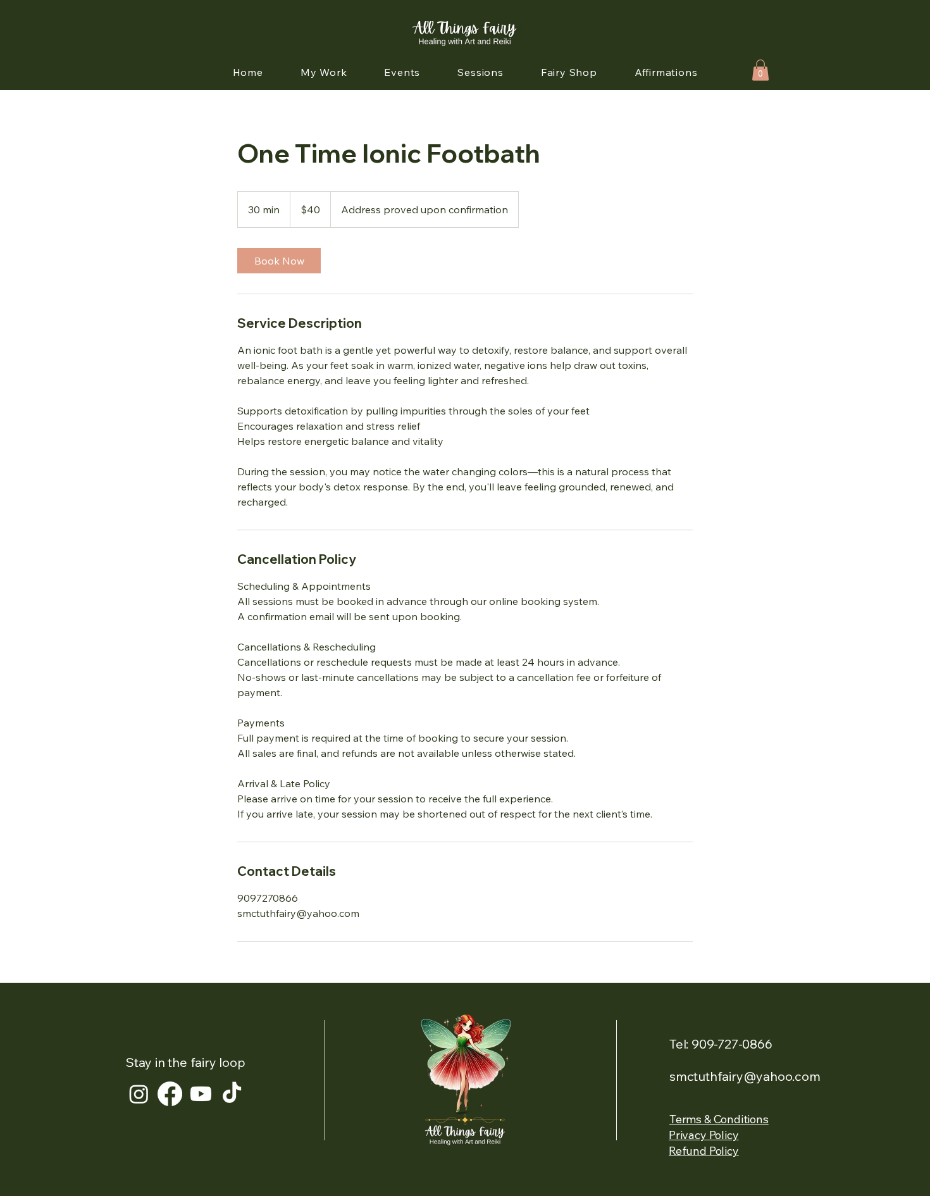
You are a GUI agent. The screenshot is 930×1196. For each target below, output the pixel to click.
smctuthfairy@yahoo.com (745, 1076)
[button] (760, 69)
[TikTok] (232, 1093)
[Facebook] (170, 1093)
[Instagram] (139, 1093)
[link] (279, 260)
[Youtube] (201, 1093)
